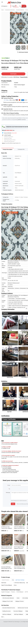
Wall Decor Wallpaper (6, 614)
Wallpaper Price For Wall (7, 601)
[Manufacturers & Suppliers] (14, 2)
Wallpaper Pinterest (19, 601)
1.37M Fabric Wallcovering (19, 582)
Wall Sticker (3, 582)
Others (15, 585)
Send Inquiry (13, 73)
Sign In (3, 143)
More (2, 616)
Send (13, 503)
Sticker (18, 598)
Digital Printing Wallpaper (6, 585)
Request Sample (23, 77)
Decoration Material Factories (8, 607)
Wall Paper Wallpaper (18, 614)
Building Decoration (6, 611)
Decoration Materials (20, 9)
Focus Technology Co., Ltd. (17, 621)
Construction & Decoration (10, 9)
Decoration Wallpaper (18, 611)
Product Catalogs (20, 580)
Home (2, 9)
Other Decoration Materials (8, 598)
